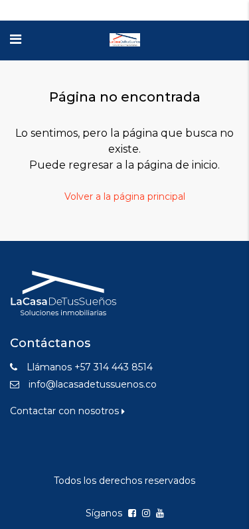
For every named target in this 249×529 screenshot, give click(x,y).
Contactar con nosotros (66, 411)
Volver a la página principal (124, 196)
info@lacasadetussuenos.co (93, 384)
